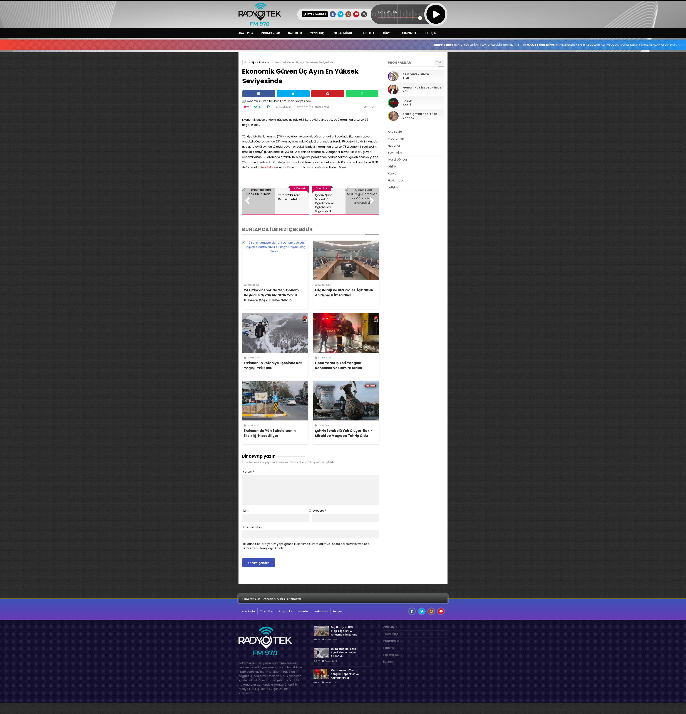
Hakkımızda (408, 33)
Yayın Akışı (317, 33)
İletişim (431, 33)
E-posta (319, 511)
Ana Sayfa (245, 33)
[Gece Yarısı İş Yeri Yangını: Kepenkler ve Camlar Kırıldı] (346, 333)
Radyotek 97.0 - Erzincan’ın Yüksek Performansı (271, 599)
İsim (247, 511)
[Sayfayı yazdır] (268, 107)
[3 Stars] (302, 106)
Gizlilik (368, 33)
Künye (386, 33)
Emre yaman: (381, 45)
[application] (409, 8)
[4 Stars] (305, 106)
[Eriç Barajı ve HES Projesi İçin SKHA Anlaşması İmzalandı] (346, 260)
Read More (268, 167)
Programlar (270, 33)
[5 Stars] (307, 106)
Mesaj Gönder (344, 33)
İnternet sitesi (252, 527)
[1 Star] (298, 106)
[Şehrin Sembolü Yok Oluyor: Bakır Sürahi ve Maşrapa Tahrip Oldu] (346, 400)
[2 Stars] (300, 106)
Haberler (295, 33)
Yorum (248, 472)
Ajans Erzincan (260, 62)
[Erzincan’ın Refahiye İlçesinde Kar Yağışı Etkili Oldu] (275, 333)
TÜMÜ (439, 62)
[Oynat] (435, 9)
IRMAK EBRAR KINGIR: (477, 45)
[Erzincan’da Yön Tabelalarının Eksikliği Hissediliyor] (275, 400)
